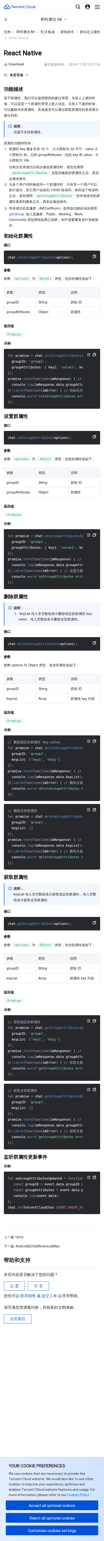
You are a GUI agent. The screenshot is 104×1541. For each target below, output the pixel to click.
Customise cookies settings (52, 1530)
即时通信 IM (25, 32)
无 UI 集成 (47, 32)
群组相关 (67, 32)
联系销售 (28, 1296)
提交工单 (50, 1296)
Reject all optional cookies (52, 1518)
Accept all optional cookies (52, 1505)
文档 (7, 32)
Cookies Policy (77, 1495)
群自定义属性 (90, 32)
